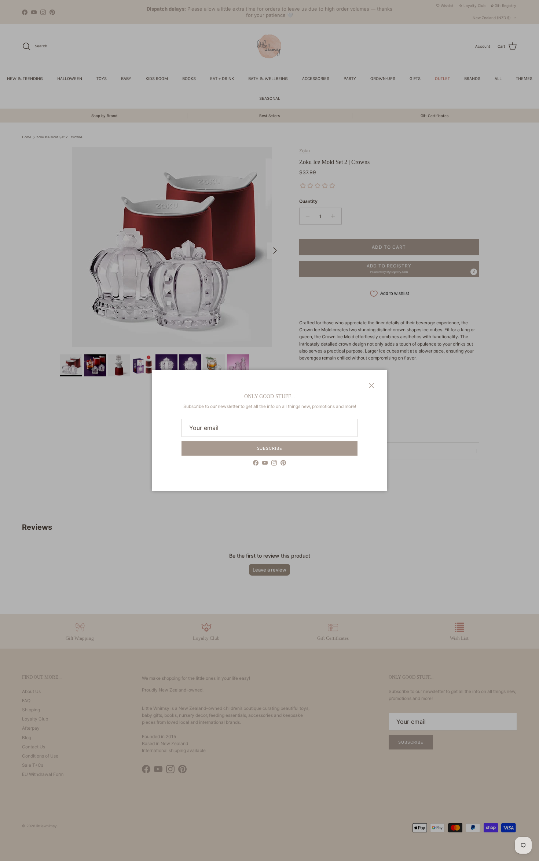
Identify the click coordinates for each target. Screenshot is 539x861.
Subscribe (269, 448)
